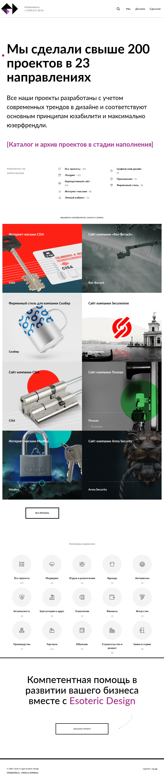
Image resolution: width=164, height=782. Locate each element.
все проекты (42, 513)
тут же (154, 768)
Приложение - (127, 178)
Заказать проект (82, 729)
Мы (128, 8)
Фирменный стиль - (130, 185)
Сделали (155, 8)
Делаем (140, 8)
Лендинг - (73, 174)
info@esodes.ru (32, 7)
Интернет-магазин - (78, 191)
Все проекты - (75, 168)
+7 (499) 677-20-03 (34, 10)
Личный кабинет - (77, 197)
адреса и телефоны (29, 772)
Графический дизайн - (130, 170)
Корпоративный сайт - (78, 183)
